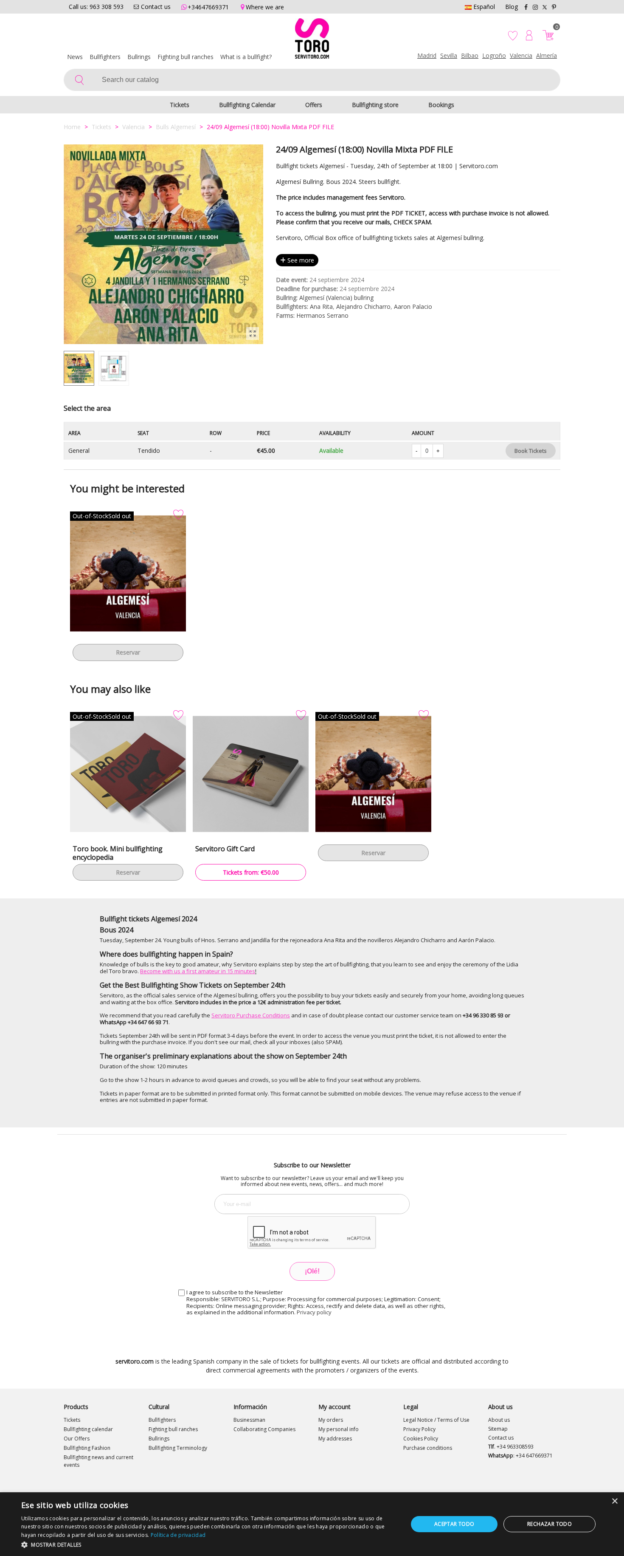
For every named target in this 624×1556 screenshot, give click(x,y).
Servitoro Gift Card (225, 848)
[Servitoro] (312, 40)
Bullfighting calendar (88, 1429)
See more (300, 260)
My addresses (335, 1438)
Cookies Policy (420, 1438)
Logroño (494, 55)
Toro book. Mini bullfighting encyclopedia (118, 852)
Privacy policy (314, 1312)
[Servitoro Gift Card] (251, 774)
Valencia (521, 55)
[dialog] (312, 1524)
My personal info (338, 1429)
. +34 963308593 (511, 1446)
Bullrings (139, 57)
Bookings (441, 105)
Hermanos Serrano (322, 315)
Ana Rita (321, 306)
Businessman (249, 1419)
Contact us (501, 1437)
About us (499, 1419)
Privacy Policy (419, 1429)
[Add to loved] (178, 514)
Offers (313, 105)
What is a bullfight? (246, 57)
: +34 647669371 (520, 1455)
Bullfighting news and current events (98, 1461)
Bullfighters (105, 57)
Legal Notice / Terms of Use (436, 1419)
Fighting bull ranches (185, 57)
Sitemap (498, 1428)
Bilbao (469, 55)
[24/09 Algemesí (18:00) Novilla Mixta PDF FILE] (252, 333)
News (75, 57)
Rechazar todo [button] (549, 1524)
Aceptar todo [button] (454, 1524)
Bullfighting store (375, 105)
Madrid (426, 55)
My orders (330, 1419)
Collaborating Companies (264, 1429)
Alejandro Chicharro (363, 306)
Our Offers (77, 1438)
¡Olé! (312, 1271)
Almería (546, 55)
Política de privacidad (178, 1535)
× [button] (614, 1501)
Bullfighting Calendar (247, 105)
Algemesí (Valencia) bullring (336, 298)
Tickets (179, 105)
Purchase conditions (427, 1448)
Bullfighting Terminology (178, 1448)
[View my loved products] (514, 35)
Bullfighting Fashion (87, 1448)
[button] (208, 1544)
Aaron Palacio (413, 306)
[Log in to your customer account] (529, 35)
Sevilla (448, 55)
